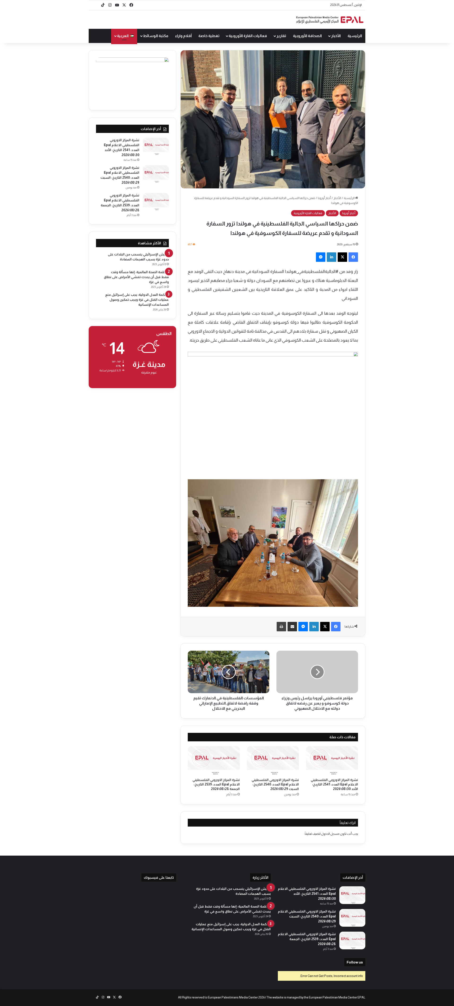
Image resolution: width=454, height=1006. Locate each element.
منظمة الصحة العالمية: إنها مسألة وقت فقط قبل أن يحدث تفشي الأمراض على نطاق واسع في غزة (136, 277)
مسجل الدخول (330, 834)
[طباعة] (281, 626)
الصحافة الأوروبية (307, 36)
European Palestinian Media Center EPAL (337, 997)
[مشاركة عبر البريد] (292, 626)
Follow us (355, 962)
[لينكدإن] (331, 257)
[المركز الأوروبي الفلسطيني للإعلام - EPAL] (329, 19)
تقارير (281, 36)
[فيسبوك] (353, 257)
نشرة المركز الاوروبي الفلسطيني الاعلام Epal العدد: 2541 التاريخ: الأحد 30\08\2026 (334, 784)
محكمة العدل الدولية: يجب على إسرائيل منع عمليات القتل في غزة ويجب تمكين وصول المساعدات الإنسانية (137, 299)
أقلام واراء (183, 36)
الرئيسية (355, 36)
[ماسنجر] (320, 257)
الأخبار (336, 36)
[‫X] (342, 257)
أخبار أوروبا (324, 198)
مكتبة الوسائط (155, 36)
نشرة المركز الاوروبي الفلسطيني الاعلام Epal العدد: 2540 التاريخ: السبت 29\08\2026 (275, 784)
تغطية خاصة (208, 36)
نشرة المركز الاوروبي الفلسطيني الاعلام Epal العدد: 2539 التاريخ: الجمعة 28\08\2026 (216, 784)
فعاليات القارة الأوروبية (248, 36)
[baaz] (95, 5)
